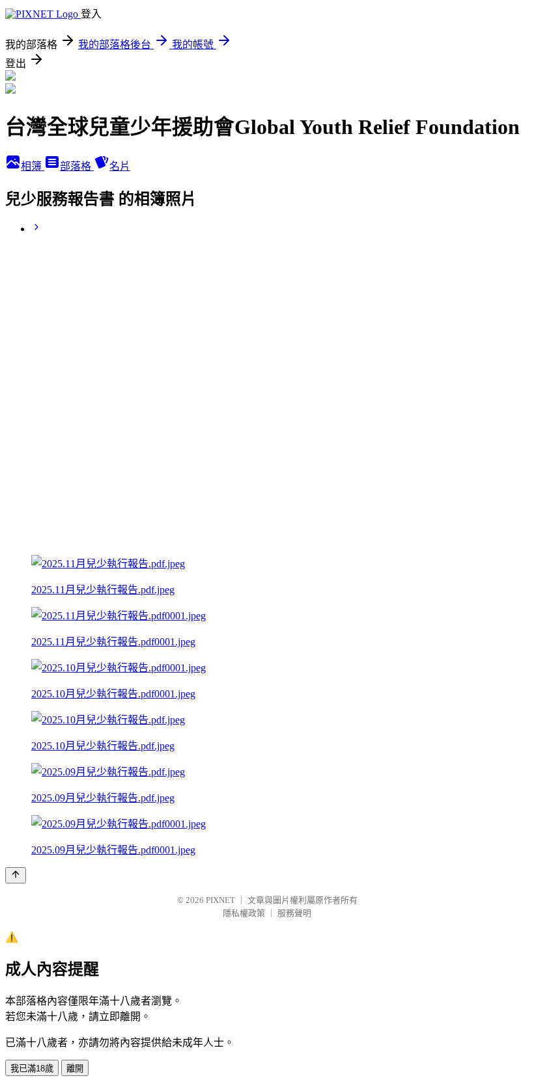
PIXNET (220, 900)
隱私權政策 (244, 913)
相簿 (32, 166)
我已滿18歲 (31, 1068)
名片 (119, 166)
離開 (74, 1068)
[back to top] (15, 875)
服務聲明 (294, 913)
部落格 (77, 166)
